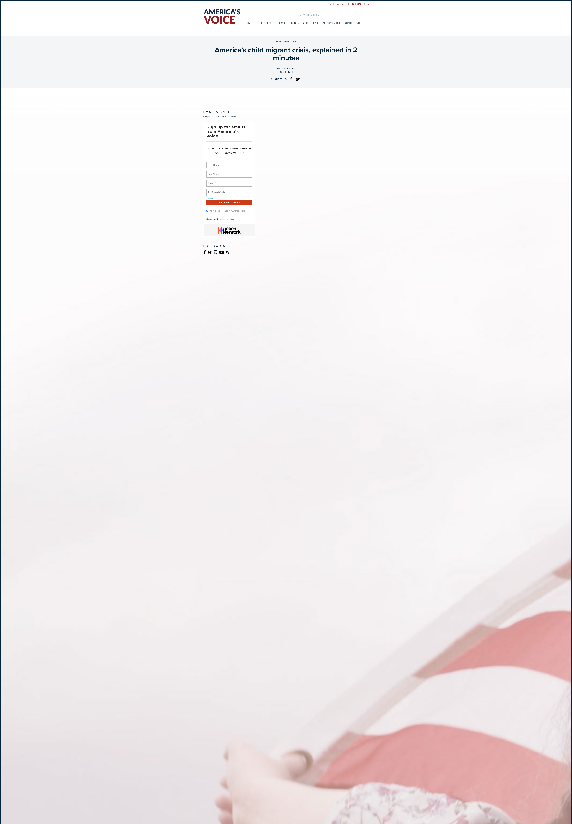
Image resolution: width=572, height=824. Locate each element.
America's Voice (348, 4)
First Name (213, 163)
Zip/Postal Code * (216, 191)
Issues (282, 23)
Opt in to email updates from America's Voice (227, 211)
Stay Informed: (310, 14)
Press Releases (265, 23)
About (248, 23)
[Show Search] (367, 23)
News (315, 23)
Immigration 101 (298, 23)
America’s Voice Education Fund (342, 23)
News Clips (289, 41)
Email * (211, 181)
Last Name (213, 172)
